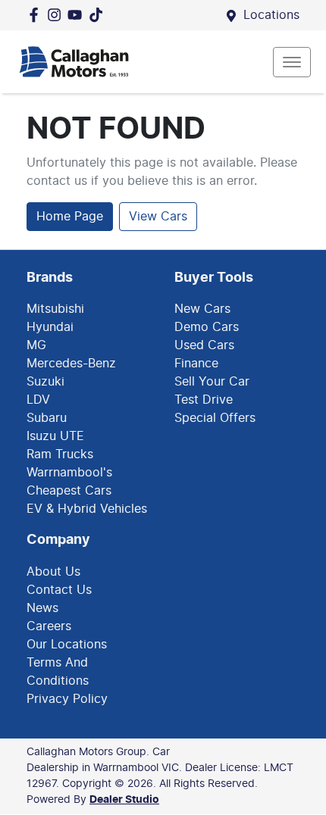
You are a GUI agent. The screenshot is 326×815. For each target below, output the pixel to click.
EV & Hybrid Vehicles (87, 509)
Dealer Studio (124, 800)
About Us (53, 572)
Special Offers (214, 418)
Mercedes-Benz (71, 364)
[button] (292, 62)
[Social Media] (99, 15)
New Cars (202, 309)
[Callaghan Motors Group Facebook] (37, 15)
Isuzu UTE (55, 436)
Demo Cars (206, 327)
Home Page (69, 217)
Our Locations (67, 645)
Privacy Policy (67, 699)
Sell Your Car (211, 382)
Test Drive (203, 400)
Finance (196, 364)
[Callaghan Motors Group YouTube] (77, 15)
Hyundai (50, 327)
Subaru (47, 418)
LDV (38, 400)
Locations (271, 15)
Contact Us (59, 590)
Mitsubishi (55, 309)
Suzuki (45, 382)
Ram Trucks (60, 454)
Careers (49, 626)
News (42, 608)
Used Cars (204, 345)
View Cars (158, 217)
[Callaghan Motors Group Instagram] (57, 15)
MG (36, 345)
